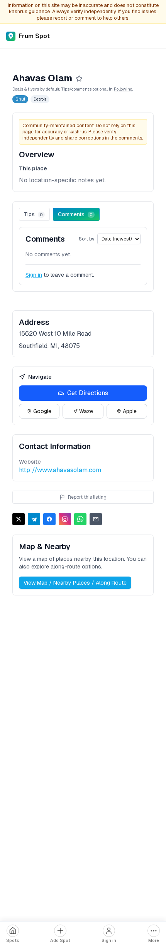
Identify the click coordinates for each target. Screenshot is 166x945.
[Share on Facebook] (49, 519)
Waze (86, 411)
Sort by (86, 239)
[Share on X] (18, 519)
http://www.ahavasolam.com (60, 470)
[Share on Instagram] (65, 519)
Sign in (33, 274)
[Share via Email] (96, 519)
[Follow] (79, 78)
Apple (130, 411)
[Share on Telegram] (34, 519)
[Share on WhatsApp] (80, 519)
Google (42, 411)
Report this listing (87, 497)
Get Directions (87, 393)
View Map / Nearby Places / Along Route (75, 582)
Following (123, 89)
